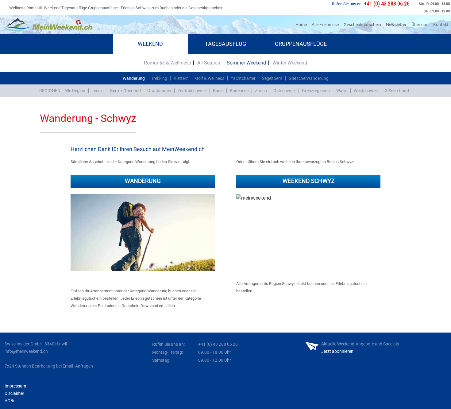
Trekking (159, 78)
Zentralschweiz (192, 90)
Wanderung (134, 78)
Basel (218, 90)
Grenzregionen (316, 90)
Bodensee (239, 90)
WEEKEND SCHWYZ (308, 181)
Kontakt (441, 24)
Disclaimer (14, 393)
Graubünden (159, 90)
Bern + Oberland (125, 90)
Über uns (419, 24)
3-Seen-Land (397, 90)
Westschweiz (366, 90)
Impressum (15, 386)
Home (302, 24)
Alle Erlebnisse (325, 24)
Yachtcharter (243, 78)
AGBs (10, 400)
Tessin (98, 90)
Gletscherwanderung (309, 78)
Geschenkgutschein (362, 24)
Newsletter (396, 24)
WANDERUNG (143, 181)
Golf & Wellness (209, 78)
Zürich (261, 90)
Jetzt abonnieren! (338, 351)
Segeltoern (272, 78)
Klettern (181, 78)
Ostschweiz (284, 90)
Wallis (341, 90)
